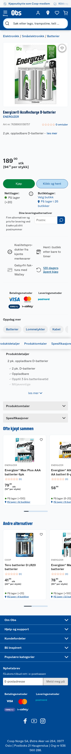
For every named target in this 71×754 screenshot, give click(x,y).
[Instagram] (43, 721)
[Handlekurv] (65, 13)
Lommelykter (35, 329)
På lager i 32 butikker (18, 502)
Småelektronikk (33, 36)
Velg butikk (46, 197)
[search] (7, 23)
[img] (24, 479)
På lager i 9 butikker (18, 596)
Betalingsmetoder (20, 292)
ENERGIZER (11, 116)
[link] (55, 125)
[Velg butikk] (47, 13)
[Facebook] (25, 721)
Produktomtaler (35, 343)
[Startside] (22, 13)
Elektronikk (11, 36)
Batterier (53, 36)
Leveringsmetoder (50, 292)
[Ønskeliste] (57, 13)
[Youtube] (34, 721)
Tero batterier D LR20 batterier (20, 567)
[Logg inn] (38, 13)
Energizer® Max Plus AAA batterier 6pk (23, 472)
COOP (8, 560)
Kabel (56, 329)
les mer (52, 133)
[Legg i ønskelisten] (62, 48)
